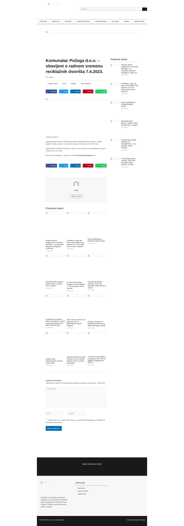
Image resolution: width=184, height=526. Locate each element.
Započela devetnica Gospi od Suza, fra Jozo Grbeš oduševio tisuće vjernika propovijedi (76, 360)
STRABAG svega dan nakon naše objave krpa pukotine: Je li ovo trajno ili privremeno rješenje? (75, 243)
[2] (92, 42)
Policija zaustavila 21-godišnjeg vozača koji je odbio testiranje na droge (96, 324)
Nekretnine (139, 21)
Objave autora (76, 196)
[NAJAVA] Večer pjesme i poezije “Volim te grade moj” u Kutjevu (55, 284)
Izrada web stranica (133, 520)
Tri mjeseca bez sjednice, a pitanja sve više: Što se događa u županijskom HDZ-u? (97, 359)
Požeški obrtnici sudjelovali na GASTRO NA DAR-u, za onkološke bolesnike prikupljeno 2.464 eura (55, 244)
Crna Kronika (101, 21)
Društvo (56, 21)
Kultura (115, 21)
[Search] (144, 9)
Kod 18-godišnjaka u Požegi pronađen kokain (96, 240)
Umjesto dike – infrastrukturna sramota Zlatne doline (54, 361)
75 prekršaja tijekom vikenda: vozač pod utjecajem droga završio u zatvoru (97, 285)
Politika (68, 21)
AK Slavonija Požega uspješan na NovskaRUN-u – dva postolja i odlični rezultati (76, 285)
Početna (43, 21)
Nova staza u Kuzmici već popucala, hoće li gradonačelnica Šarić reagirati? (76, 322)
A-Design (142, 520)
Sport (126, 21)
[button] (51, 91)
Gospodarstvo (83, 21)
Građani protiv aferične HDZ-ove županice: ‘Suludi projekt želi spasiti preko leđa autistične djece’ (55, 322)
